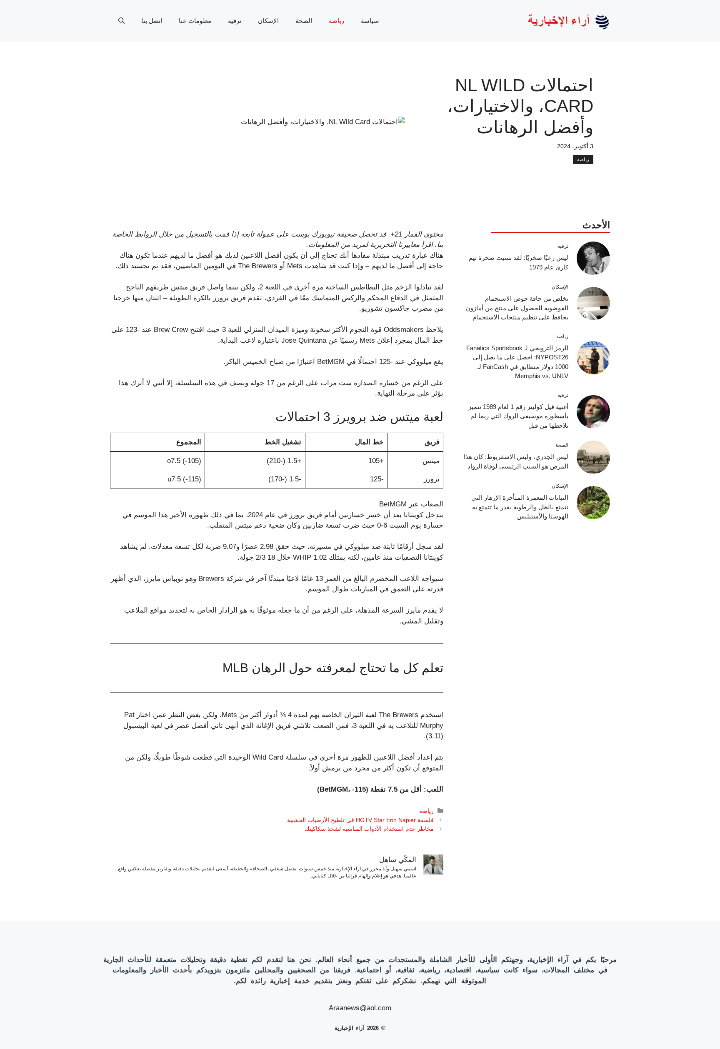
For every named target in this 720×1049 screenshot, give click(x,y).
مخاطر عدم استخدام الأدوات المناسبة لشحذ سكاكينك (369, 828)
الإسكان (268, 20)
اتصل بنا (151, 20)
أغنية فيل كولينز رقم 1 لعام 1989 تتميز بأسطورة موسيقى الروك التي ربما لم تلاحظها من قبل (518, 416)
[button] (121, 20)
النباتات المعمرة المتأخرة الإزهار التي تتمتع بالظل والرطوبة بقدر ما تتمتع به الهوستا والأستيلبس (519, 507)
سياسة (370, 20)
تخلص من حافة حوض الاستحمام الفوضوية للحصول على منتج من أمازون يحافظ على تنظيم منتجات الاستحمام (517, 308)
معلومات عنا (195, 20)
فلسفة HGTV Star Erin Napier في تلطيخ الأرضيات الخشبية (360, 820)
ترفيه (234, 20)
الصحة (303, 20)
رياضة (336, 20)
